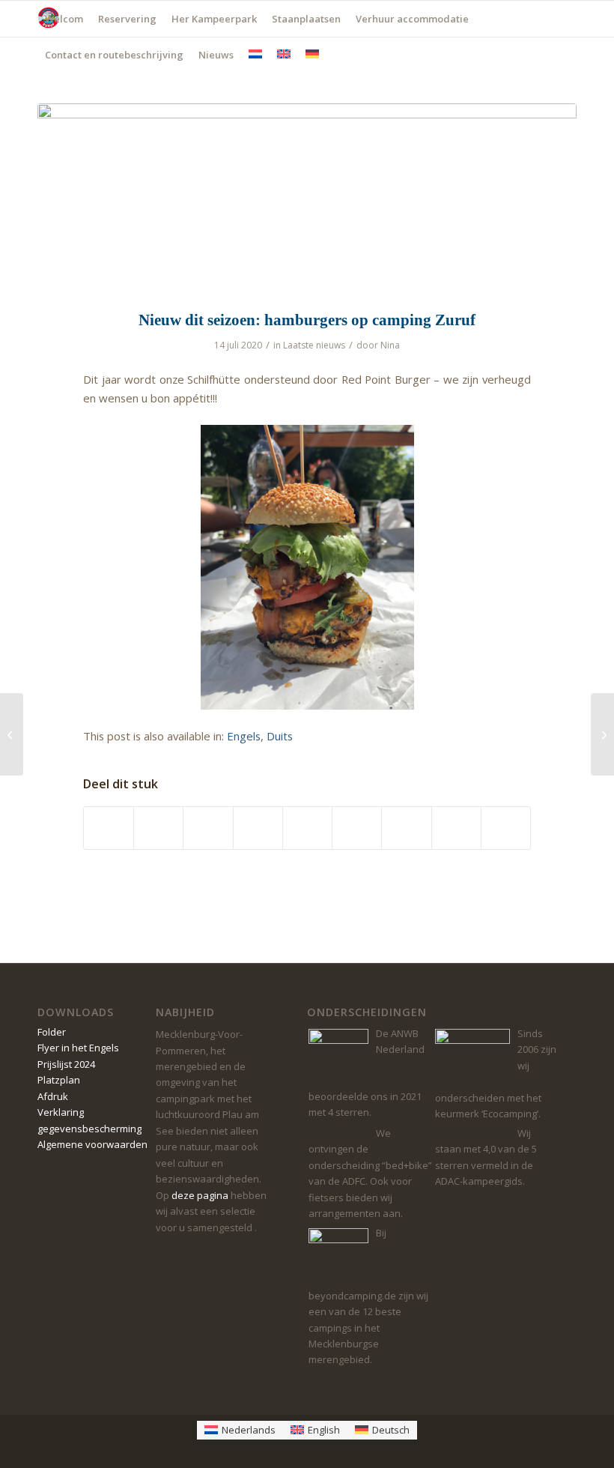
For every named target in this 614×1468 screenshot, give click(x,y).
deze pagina (199, 1195)
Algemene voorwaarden (92, 1144)
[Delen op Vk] (406, 828)
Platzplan (58, 1080)
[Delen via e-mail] (505, 828)
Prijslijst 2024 (66, 1064)
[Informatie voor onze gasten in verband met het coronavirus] (11, 734)
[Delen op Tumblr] (356, 828)
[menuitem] (64, 19)
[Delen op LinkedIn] (307, 828)
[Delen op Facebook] (108, 828)
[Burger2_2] (307, 197)
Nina (390, 345)
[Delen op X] (158, 828)
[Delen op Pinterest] (258, 828)
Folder (51, 1032)
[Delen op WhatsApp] (207, 828)
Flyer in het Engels (78, 1047)
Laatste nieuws (314, 345)
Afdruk (52, 1096)
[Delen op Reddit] (456, 828)
